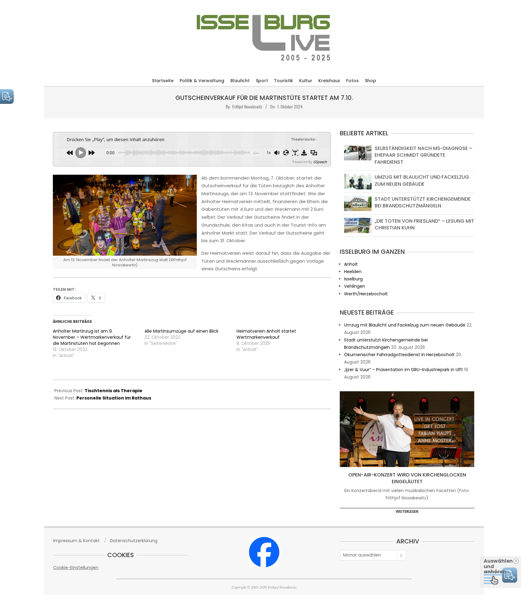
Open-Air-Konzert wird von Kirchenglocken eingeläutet (407, 478)
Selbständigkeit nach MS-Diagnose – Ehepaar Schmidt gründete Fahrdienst (423, 155)
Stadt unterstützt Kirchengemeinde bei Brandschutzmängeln (423, 202)
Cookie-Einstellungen (75, 567)
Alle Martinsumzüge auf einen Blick (181, 331)
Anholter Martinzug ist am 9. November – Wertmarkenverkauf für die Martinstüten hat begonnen (92, 337)
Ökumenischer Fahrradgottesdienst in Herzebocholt (399, 355)
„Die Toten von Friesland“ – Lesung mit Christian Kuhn (424, 224)
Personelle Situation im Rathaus (113, 398)
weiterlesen (407, 511)
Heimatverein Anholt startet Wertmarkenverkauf (266, 334)
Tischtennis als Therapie (113, 391)
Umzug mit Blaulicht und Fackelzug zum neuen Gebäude (422, 180)
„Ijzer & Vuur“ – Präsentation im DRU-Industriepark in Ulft (403, 370)
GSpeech (320, 161)
